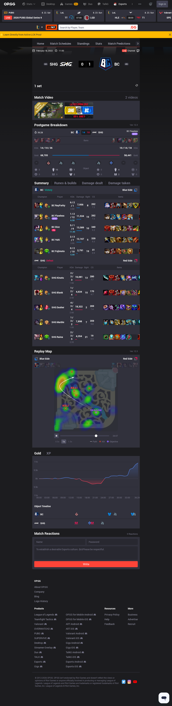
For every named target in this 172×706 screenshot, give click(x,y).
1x (64, 441)
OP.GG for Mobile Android (79, 614)
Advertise (133, 619)
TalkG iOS (71, 657)
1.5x (70, 441)
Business (132, 614)
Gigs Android (73, 642)
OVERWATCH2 (42, 628)
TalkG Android (73, 652)
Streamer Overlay (43, 647)
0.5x (57, 441)
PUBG (37, 633)
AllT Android (72, 624)
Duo (36, 652)
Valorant (39, 624)
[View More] (139, 4)
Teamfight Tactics (43, 619)
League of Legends (44, 614)
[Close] (170, 35)
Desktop (38, 642)
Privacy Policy (111, 614)
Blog (36, 596)
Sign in (162, 4)
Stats (29, 4)
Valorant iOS (72, 638)
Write (86, 564)
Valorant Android (75, 633)
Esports (38, 661)
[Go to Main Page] (9, 4)
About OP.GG (41, 587)
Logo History (41, 601)
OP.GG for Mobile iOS (77, 619)
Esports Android (74, 661)
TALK (37, 657)
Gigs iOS (70, 647)
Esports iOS (72, 666)
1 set (38, 86)
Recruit (131, 624)
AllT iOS (70, 628)
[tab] (42, 183)
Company (39, 591)
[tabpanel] (86, 266)
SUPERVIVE (40, 638)
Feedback (109, 624)
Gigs (36, 666)
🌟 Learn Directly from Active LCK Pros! (20, 34)
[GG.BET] (51, 27)
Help (106, 619)
